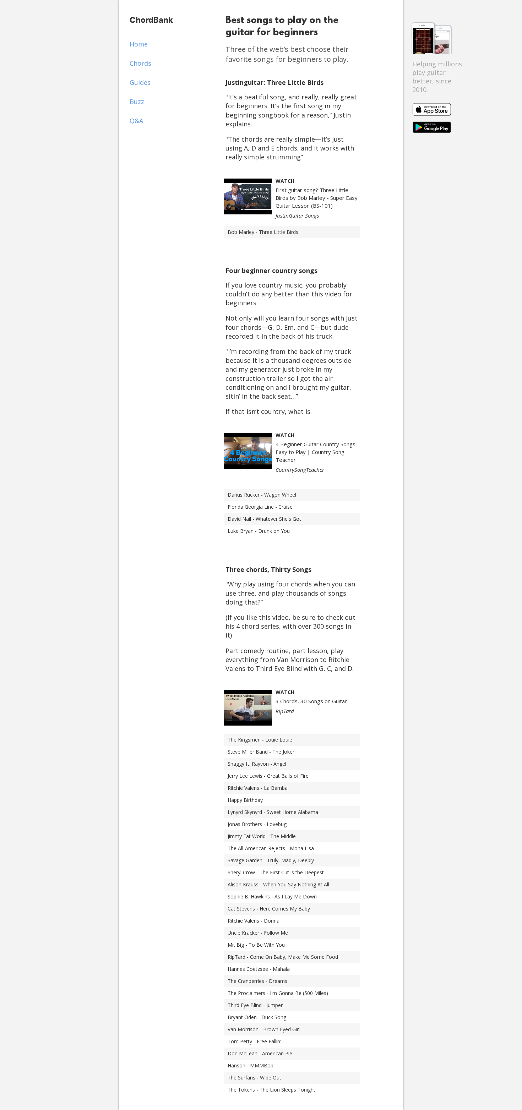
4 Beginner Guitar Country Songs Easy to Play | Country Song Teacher (315, 452)
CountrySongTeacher (300, 469)
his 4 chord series (252, 626)
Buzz (137, 101)
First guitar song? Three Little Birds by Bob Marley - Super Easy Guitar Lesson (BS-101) (317, 197)
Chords (140, 63)
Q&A (136, 120)
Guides (140, 82)
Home (139, 44)
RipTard (285, 711)
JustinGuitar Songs (297, 215)
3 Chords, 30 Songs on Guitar (311, 701)
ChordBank (151, 19)
